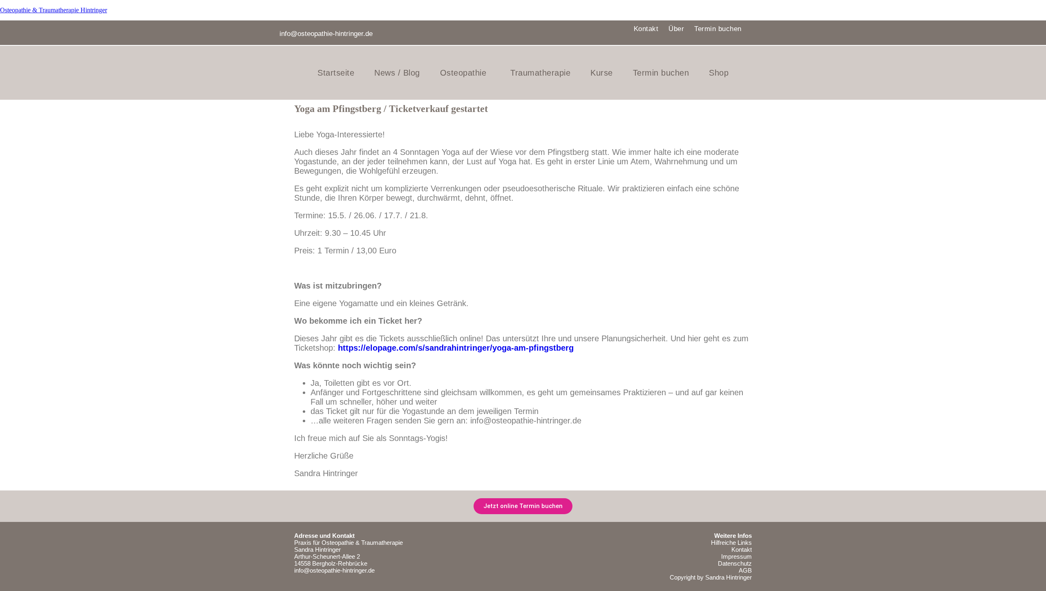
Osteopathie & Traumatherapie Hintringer (53, 10)
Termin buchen (718, 29)
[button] (465, 73)
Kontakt (646, 29)
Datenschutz (735, 563)
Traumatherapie (540, 72)
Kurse (601, 72)
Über (676, 29)
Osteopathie (463, 72)
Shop (719, 72)
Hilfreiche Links (731, 542)
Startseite (335, 72)
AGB (745, 570)
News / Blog (397, 72)
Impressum (736, 556)
